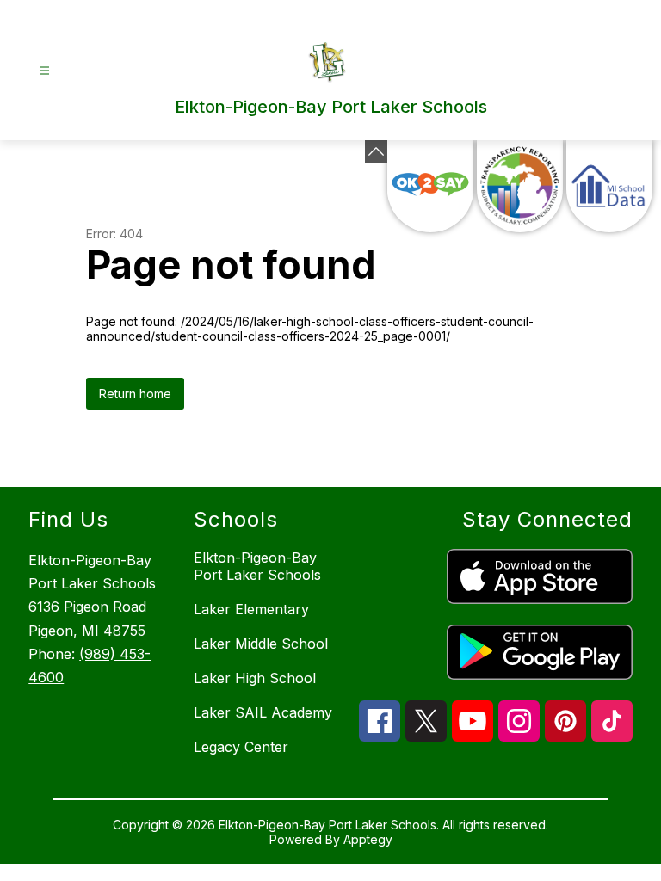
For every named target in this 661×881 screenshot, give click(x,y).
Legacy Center (241, 746)
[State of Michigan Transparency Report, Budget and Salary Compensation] (520, 186)
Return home (135, 393)
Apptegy (367, 839)
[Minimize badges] (376, 151)
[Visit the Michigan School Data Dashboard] (609, 186)
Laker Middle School (261, 643)
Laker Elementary (251, 609)
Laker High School (255, 678)
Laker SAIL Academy (263, 712)
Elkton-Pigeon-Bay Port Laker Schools (257, 566)
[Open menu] (44, 71)
